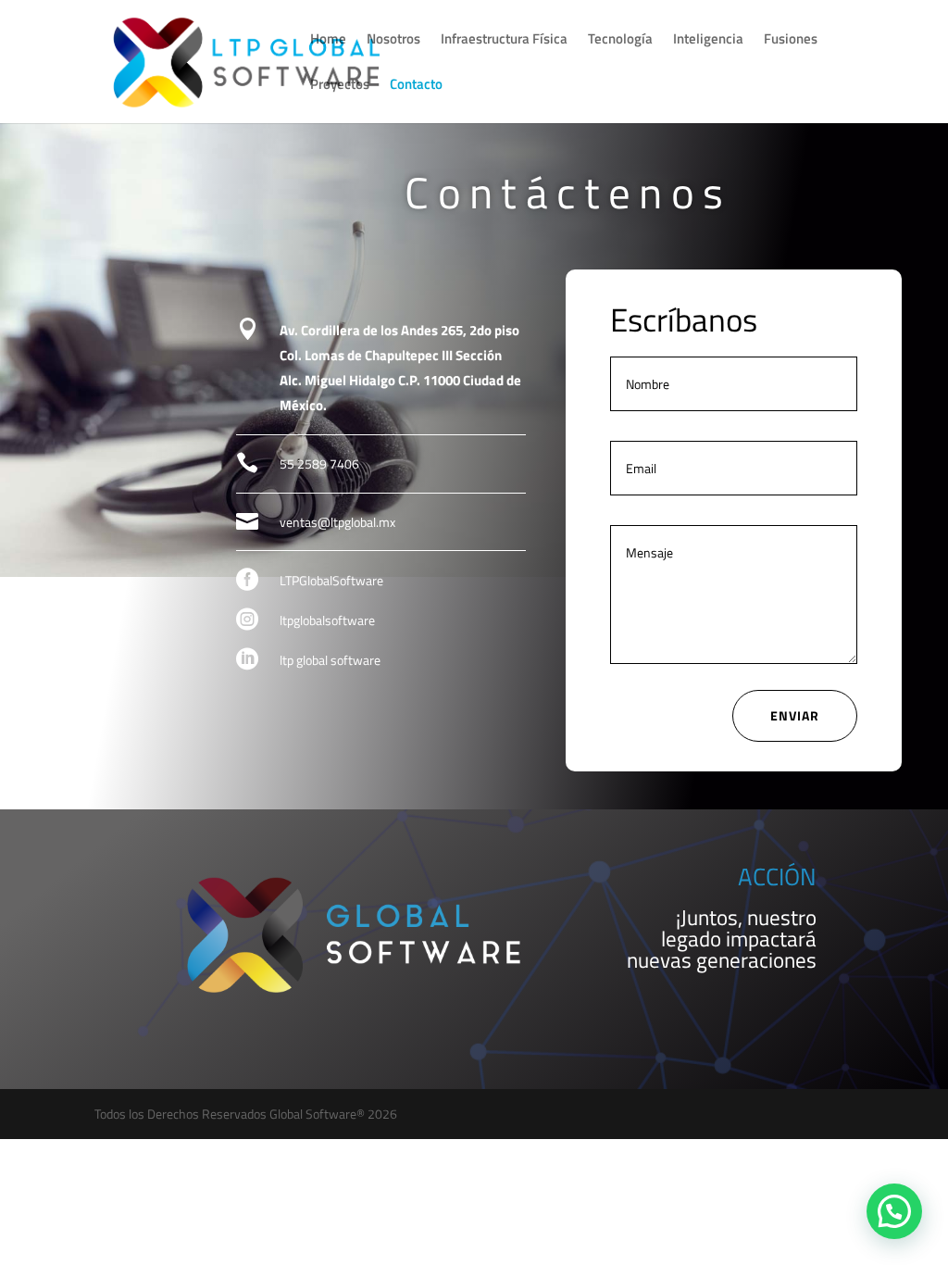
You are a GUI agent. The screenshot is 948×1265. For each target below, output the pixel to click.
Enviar (794, 715)
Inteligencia (708, 40)
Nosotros (393, 40)
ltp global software (330, 660)
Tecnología (620, 40)
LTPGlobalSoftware (331, 580)
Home (328, 40)
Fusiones (790, 40)
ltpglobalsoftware (327, 620)
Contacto (416, 86)
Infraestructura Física (504, 40)
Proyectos (339, 86)
